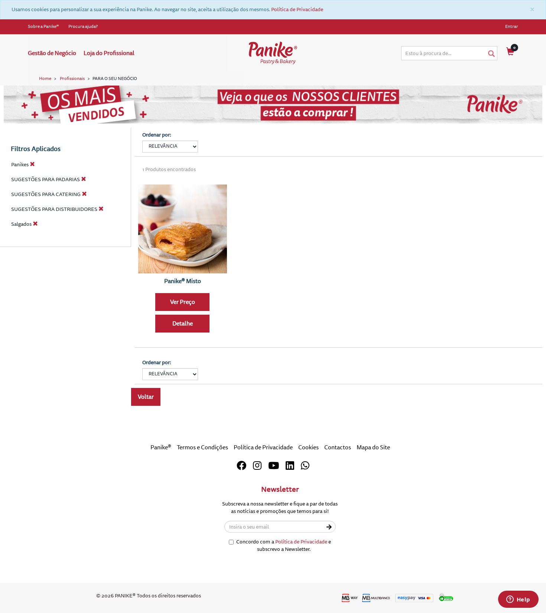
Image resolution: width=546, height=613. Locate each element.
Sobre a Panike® (43, 26)
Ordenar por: (156, 134)
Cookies (308, 447)
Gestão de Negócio (52, 53)
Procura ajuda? (83, 26)
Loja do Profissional (109, 53)
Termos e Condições (202, 447)
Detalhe (182, 324)
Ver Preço (182, 302)
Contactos (337, 447)
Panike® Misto (182, 281)
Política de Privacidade (297, 9)
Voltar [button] (146, 397)
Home (45, 79)
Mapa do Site (373, 447)
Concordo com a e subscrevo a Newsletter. (283, 545)
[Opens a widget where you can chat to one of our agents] (518, 600)
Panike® (160, 447)
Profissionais (72, 79)
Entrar (511, 26)
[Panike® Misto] (182, 228)
